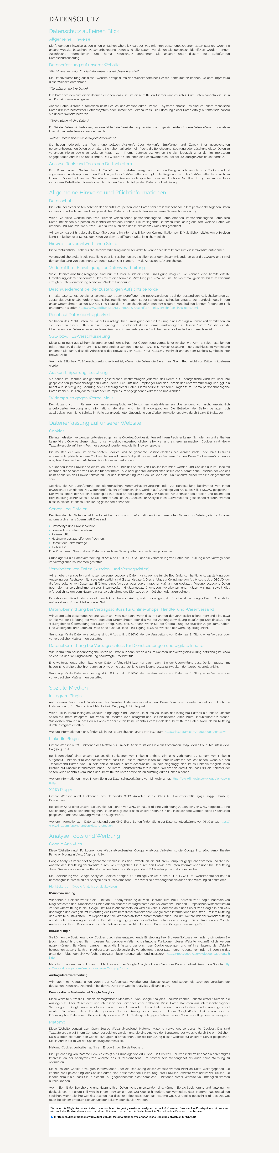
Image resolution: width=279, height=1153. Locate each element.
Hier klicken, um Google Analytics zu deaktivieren (83, 886)
